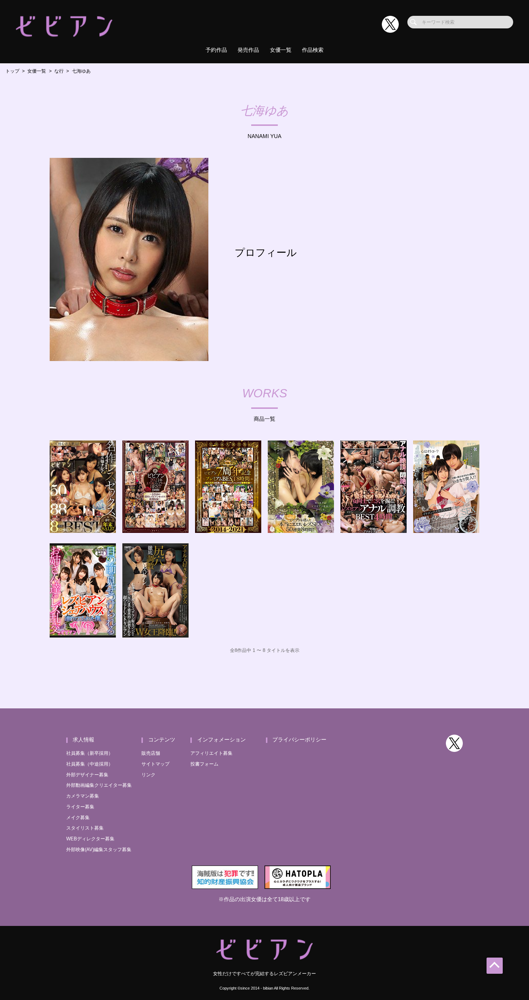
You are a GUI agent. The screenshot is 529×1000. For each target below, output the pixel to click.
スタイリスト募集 (85, 828)
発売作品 (248, 50)
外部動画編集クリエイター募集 (99, 785)
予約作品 (216, 50)
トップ (12, 71)
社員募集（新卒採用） (89, 753)
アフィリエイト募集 (211, 753)
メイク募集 (78, 817)
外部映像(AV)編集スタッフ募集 (98, 849)
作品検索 (313, 50)
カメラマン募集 (82, 796)
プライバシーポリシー (299, 740)
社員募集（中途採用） (89, 764)
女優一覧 (280, 50)
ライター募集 (80, 806)
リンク (148, 774)
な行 (59, 71)
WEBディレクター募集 (90, 838)
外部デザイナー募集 (87, 774)
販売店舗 (150, 753)
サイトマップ (155, 764)
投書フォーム (204, 764)
